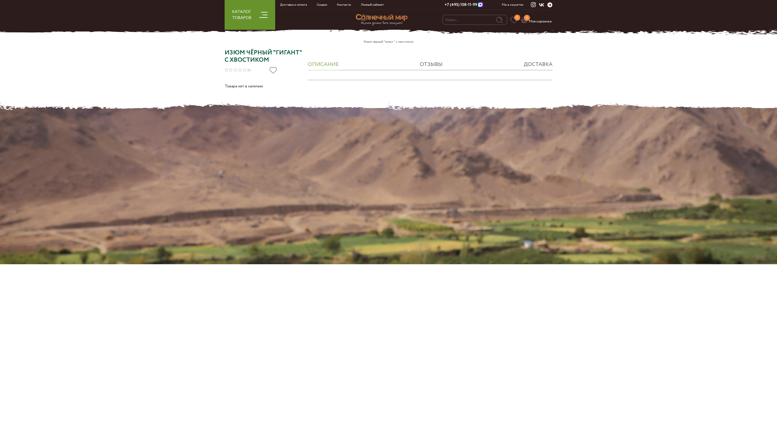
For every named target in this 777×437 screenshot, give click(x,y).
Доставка (538, 64)
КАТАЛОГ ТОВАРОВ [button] (241, 15)
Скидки (322, 4)
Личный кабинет (372, 4)
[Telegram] (549, 4)
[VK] (541, 4)
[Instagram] (533, 4)
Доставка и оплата (293, 4)
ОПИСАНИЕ (323, 64)
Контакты (344, 4)
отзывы (431, 64)
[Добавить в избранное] (273, 70)
